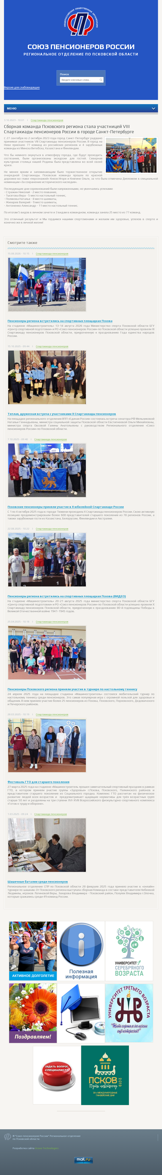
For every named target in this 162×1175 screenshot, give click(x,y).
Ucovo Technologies (47, 1148)
